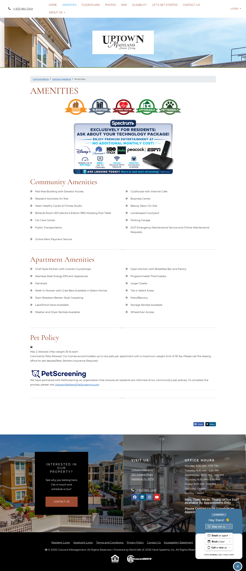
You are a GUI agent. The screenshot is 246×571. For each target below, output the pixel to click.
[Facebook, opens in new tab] (134, 497)
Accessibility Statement (178, 542)
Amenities (69, 5)
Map (124, 5)
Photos (110, 5)
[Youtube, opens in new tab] (156, 497)
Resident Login (60, 542)
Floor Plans (91, 5)
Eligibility (139, 5)
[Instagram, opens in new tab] (149, 497)
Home (53, 5)
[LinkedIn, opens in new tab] (142, 497)
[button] (235, 9)
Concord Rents (41, 79)
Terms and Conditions (110, 542)
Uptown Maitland (61, 79)
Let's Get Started (165, 5)
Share (200, 424)
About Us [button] (56, 12)
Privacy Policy (135, 542)
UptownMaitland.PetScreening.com (77, 384)
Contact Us (191, 5)
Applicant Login (83, 542)
